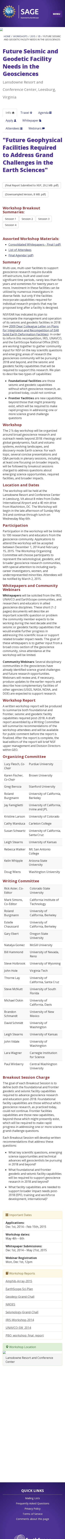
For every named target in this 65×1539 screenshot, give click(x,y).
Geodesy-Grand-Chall (20, 1297)
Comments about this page (32, 1519)
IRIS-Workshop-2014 (20, 1320)
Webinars (35, 128)
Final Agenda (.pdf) (20, 255)
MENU (56, 14)
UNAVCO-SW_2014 (18, 1328)
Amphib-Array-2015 (19, 1281)
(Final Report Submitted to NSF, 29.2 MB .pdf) (31, 185)
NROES (10, 1304)
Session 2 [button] (27, 219)
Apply (10, 120)
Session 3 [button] (43, 219)
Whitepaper (30, 120)
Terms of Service (33, 1514)
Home (7, 36)
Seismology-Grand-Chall (22, 1312)
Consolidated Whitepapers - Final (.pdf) (34, 244)
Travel (25, 113)
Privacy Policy (32, 1508)
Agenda (43, 113)
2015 (32, 36)
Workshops (20, 36)
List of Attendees (19, 250)
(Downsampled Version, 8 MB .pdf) (25, 194)
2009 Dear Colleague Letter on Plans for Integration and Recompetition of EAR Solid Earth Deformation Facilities (31, 330)
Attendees (13, 128)
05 (39, 36)
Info (9, 113)
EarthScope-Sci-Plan (19, 1289)
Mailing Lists (32, 1498)
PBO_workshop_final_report (25, 1335)
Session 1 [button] (10, 219)
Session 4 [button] (10, 225)
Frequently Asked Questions (32, 1503)
